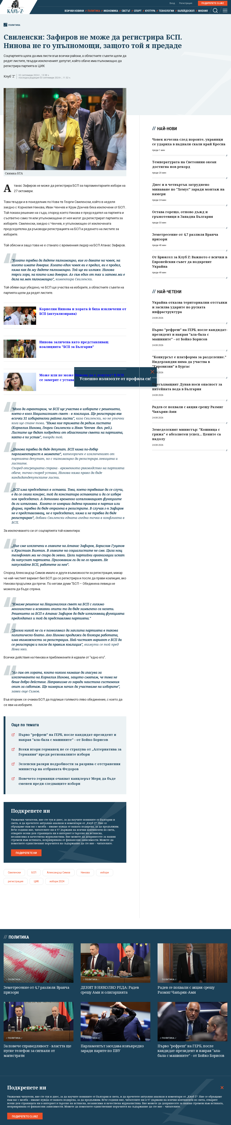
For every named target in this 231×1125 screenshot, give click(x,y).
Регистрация (185, 3)
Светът (126, 10)
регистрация (15, 881)
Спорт (137, 10)
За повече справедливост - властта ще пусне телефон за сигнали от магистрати (37, 1050)
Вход (172, 3)
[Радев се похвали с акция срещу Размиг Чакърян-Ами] (192, 963)
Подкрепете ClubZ (212, 3)
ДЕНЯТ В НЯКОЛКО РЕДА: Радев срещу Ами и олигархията (110, 990)
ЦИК (36, 881)
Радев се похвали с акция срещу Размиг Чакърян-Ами (186, 990)
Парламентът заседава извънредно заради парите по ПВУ (112, 1048)
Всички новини (74, 10)
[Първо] (192, 1021)
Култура (150, 10)
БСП (33, 872)
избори (104, 872)
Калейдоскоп (186, 10)
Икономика (111, 10)
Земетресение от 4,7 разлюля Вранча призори (36, 990)
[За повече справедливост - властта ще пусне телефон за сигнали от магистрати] (38, 1021)
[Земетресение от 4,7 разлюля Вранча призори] (38, 963)
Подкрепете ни (26, 853)
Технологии (166, 10)
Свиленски (14, 872)
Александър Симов (58, 872)
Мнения (203, 10)
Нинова (85, 872)
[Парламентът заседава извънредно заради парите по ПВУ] (116, 1021)
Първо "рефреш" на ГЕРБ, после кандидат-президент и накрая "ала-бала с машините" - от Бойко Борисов (191, 1050)
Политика (94, 10)
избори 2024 (57, 881)
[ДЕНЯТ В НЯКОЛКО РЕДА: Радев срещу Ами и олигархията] (116, 963)
